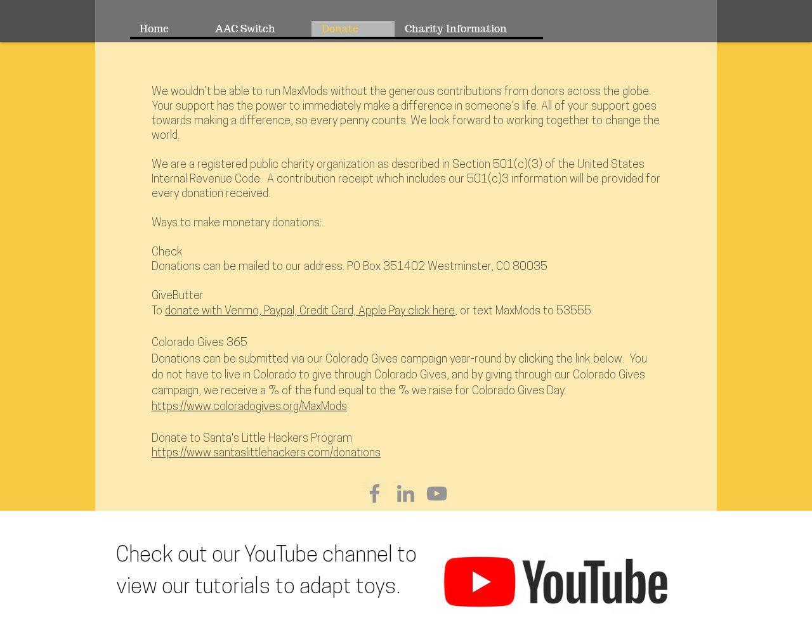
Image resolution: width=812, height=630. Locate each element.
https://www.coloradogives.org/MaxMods (249, 407)
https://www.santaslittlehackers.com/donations (266, 454)
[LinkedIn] (405, 493)
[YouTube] (436, 493)
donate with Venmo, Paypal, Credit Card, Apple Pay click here (310, 312)
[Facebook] (374, 493)
